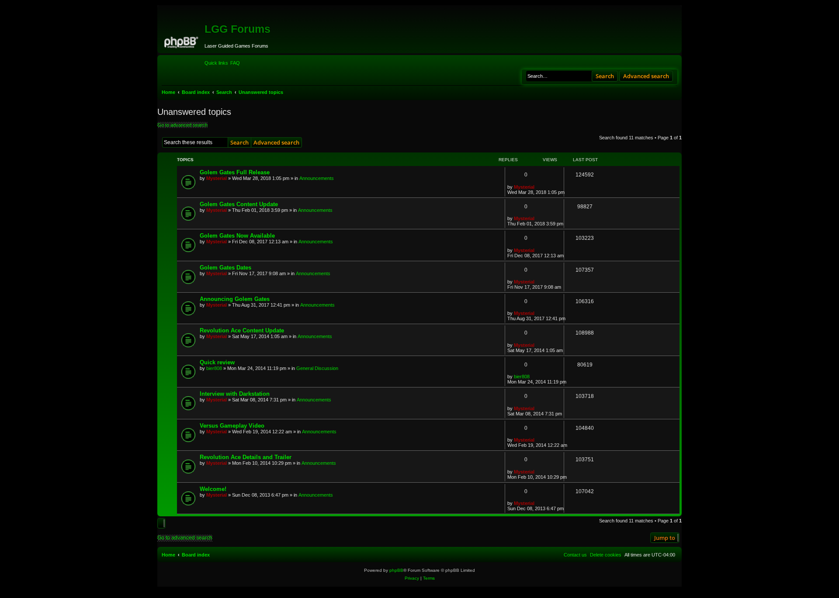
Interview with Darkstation (235, 394)
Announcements (316, 178)
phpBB (396, 570)
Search (605, 76)
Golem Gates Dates (225, 267)
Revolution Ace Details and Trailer (245, 457)
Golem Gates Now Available (237, 235)
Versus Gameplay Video (232, 425)
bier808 (214, 368)
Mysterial (216, 178)
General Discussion (317, 368)
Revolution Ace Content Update (242, 330)
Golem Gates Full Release (235, 172)
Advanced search (646, 76)
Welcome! (213, 489)
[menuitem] (235, 63)
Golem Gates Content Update (239, 204)
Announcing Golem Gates (235, 299)
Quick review (217, 362)
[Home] (182, 41)
